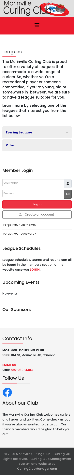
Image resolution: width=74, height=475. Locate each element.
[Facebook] (7, 392)
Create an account (39, 214)
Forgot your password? (19, 234)
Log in (37, 204)
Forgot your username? (19, 225)
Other (10, 145)
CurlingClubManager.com (37, 469)
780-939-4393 (21, 370)
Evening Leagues (19, 132)
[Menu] (37, 25)
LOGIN (35, 269)
